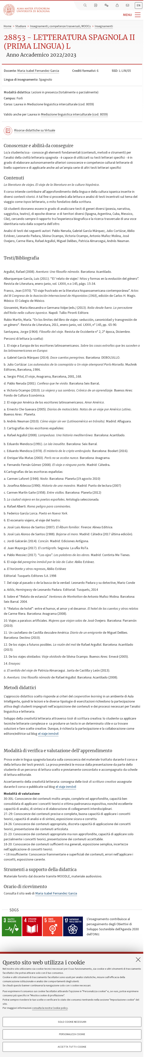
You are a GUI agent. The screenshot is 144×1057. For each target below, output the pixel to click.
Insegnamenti (104, 26)
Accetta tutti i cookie (72, 1047)
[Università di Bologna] (26, 10)
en (138, 5)
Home (7, 26)
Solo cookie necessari (72, 1022)
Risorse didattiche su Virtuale (34, 130)
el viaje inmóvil (48, 733)
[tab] (138, 5)
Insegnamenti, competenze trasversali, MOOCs (60, 26)
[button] (97, 15)
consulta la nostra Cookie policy (50, 1008)
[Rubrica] (96, 5)
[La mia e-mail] (128, 5)
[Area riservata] (117, 5)
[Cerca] (85, 5)
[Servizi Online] (106, 5)
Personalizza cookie (72, 1034)
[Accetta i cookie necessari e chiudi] (138, 960)
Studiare (20, 26)
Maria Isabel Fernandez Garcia (38, 70)
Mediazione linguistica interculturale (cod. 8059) (74, 114)
